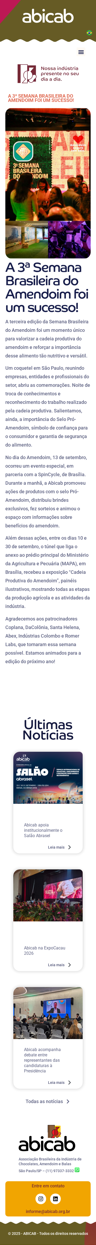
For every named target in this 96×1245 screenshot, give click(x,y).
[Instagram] (40, 1199)
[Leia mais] (69, 847)
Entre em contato (48, 1185)
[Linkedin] (55, 1199)
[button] (81, 51)
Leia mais (56, 847)
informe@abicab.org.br (48, 1211)
